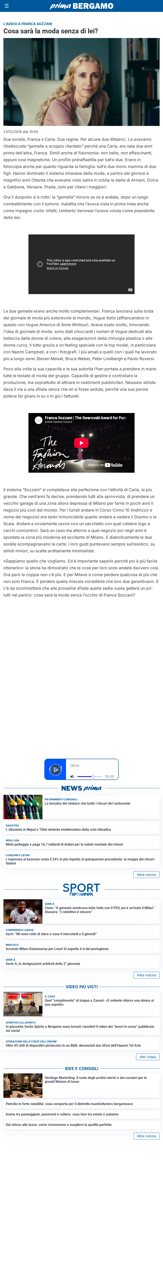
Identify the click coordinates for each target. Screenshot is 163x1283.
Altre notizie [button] (146, 875)
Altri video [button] (148, 1057)
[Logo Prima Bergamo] (81, 6)
